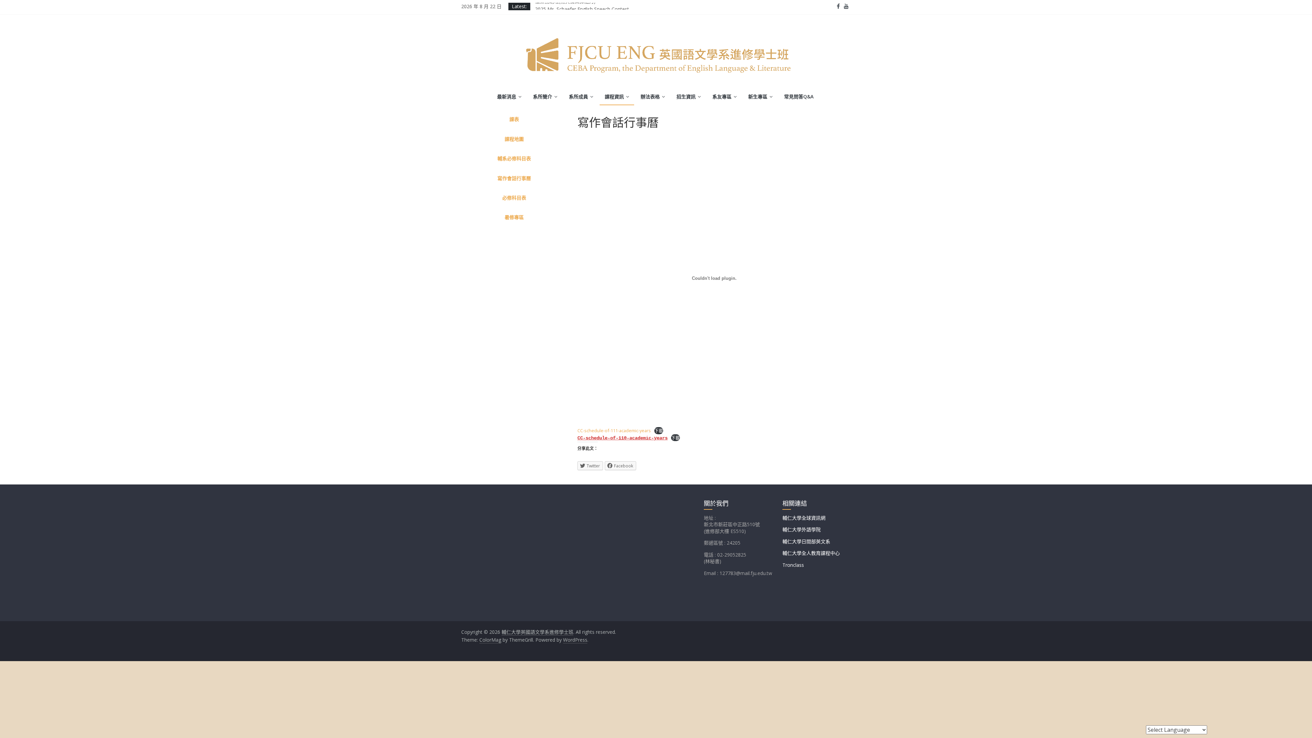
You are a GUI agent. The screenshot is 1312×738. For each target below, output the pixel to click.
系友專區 (722, 96)
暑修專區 (514, 217)
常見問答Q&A (799, 96)
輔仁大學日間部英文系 (806, 541)
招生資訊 (686, 96)
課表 (514, 119)
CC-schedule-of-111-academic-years (614, 430)
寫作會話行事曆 (514, 178)
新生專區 (757, 96)
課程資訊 (614, 96)
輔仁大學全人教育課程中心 (811, 553)
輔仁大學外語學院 (801, 529)
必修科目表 (514, 197)
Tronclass (793, 565)
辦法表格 (650, 96)
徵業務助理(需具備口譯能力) (565, 6)
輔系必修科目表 (514, 158)
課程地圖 (514, 139)
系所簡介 (542, 96)
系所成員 (578, 96)
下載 (658, 430)
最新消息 (506, 96)
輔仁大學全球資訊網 (803, 518)
